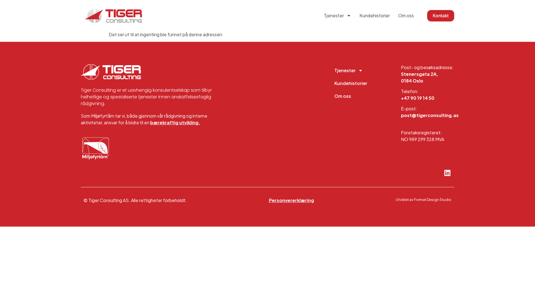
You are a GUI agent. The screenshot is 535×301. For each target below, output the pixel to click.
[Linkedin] (447, 173)
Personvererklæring (291, 200)
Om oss (406, 15)
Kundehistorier (374, 15)
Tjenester (334, 15)
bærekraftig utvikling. (175, 122)
